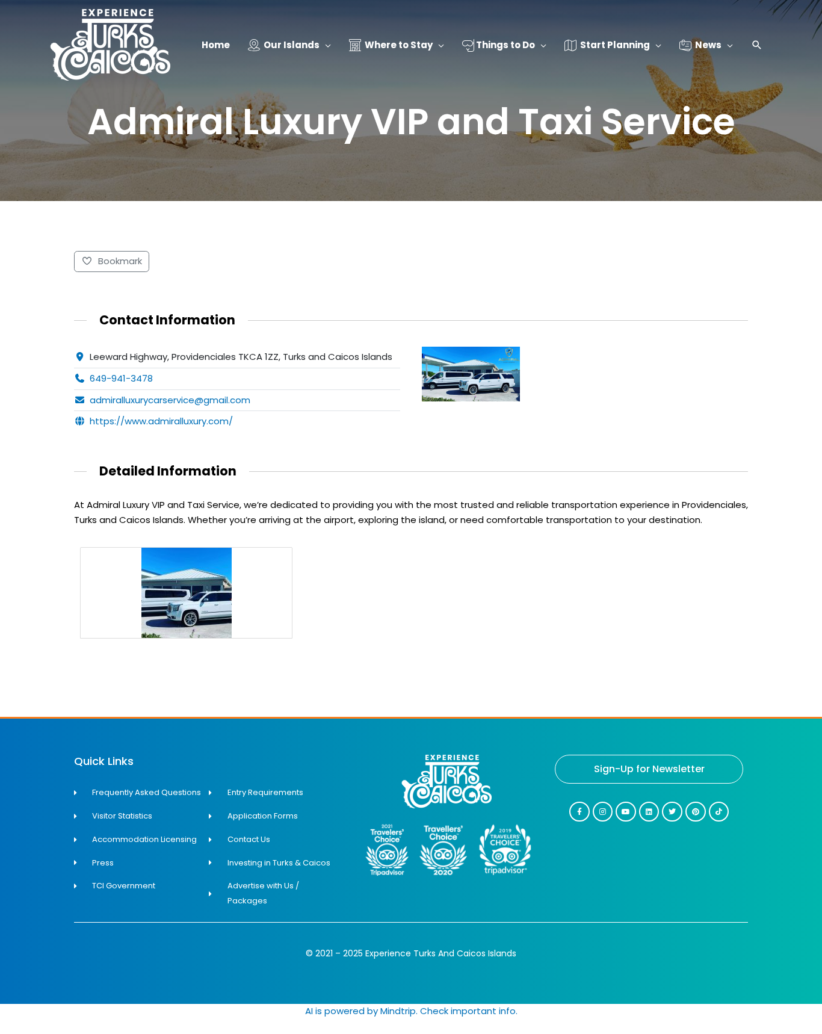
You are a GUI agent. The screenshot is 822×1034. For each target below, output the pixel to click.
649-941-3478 (121, 378)
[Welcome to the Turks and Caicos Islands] (110, 44)
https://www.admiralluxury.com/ (161, 421)
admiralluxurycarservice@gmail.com (170, 400)
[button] (757, 46)
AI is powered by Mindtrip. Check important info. (411, 1011)
